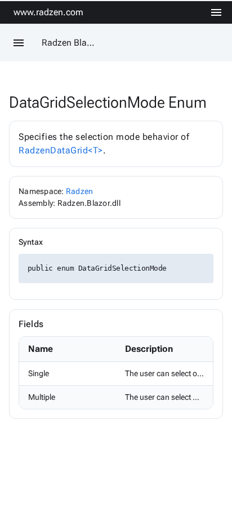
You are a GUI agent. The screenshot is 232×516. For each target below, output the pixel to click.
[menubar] (216, 12)
